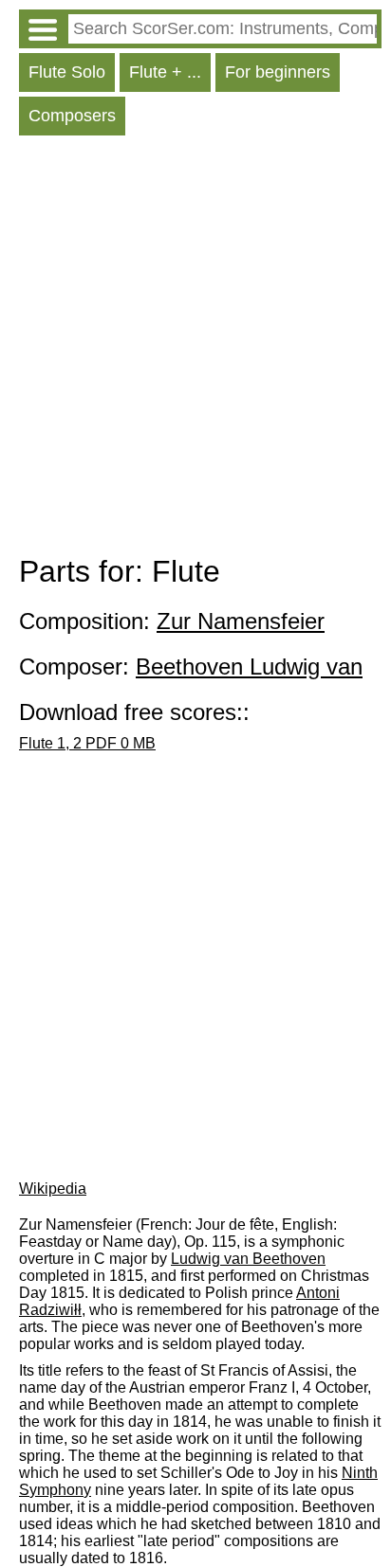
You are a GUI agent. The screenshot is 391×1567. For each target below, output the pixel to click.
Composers (72, 115)
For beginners (277, 72)
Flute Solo (66, 72)
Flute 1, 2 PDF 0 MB (87, 743)
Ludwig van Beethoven (248, 1259)
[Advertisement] (195, 349)
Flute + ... (165, 72)
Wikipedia (52, 1188)
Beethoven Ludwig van (249, 666)
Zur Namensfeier (241, 621)
